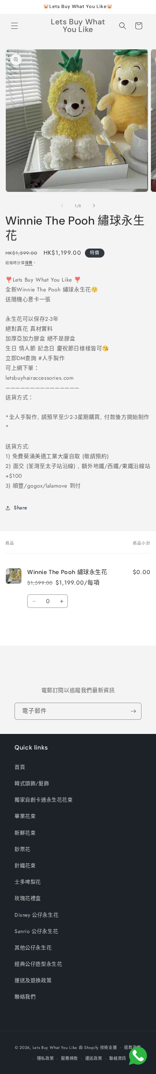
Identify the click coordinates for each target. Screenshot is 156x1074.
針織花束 (25, 865)
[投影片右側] (94, 206)
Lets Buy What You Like (55, 1047)
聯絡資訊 (117, 1058)
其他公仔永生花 (33, 947)
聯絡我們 (25, 996)
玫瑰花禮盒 (28, 898)
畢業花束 (25, 816)
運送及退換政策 (33, 980)
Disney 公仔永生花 (36, 914)
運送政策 (93, 1058)
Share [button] (20, 507)
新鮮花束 (25, 832)
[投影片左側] (62, 206)
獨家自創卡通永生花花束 (44, 799)
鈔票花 (22, 849)
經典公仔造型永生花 (38, 964)
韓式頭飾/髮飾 (32, 783)
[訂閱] (133, 711)
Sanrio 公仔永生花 (36, 931)
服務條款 (69, 1058)
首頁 (20, 767)
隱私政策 (45, 1058)
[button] (14, 26)
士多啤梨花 (28, 881)
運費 (29, 263)
